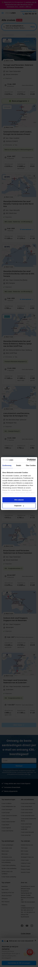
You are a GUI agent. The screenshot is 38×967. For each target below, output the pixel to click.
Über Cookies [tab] (31, 465)
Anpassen (17, 506)
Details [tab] (18, 465)
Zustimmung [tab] (6, 465)
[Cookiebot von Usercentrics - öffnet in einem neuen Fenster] (27, 460)
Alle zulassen (19, 500)
